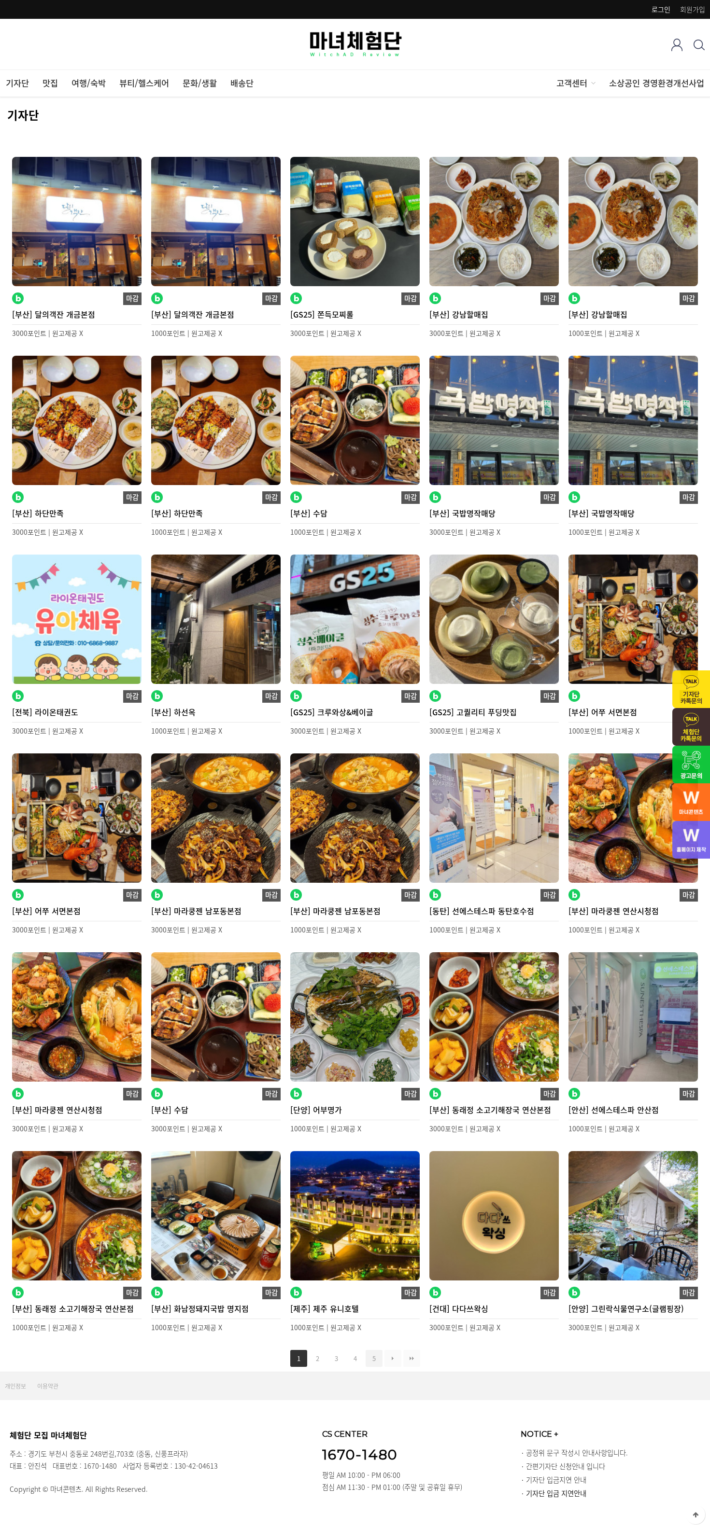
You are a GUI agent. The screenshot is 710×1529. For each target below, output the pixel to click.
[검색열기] (699, 45)
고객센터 (571, 83)
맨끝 (411, 1358)
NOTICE (539, 1434)
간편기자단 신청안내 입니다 (565, 1466)
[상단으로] (695, 1514)
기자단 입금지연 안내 (556, 1479)
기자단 (17, 83)
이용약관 (47, 1386)
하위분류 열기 (593, 83)
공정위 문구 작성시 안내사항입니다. (577, 1452)
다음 (392, 1358)
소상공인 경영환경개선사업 (656, 83)
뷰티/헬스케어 (144, 83)
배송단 (242, 83)
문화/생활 (200, 83)
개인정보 (15, 1386)
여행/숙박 (88, 83)
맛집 (50, 83)
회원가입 (692, 9)
